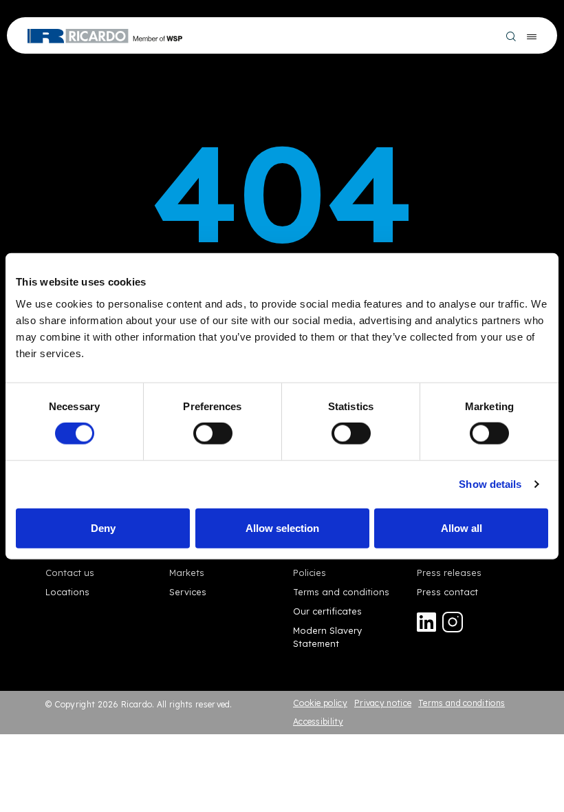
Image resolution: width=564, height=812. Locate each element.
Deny (103, 527)
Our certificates (327, 611)
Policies (309, 572)
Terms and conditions (341, 591)
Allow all (461, 527)
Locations (67, 591)
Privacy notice (382, 703)
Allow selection (282, 527)
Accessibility (318, 721)
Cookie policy (320, 703)
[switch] (212, 434)
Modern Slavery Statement (327, 636)
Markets (186, 572)
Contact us (69, 572)
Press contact (447, 591)
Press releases (449, 572)
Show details (490, 484)
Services (187, 591)
